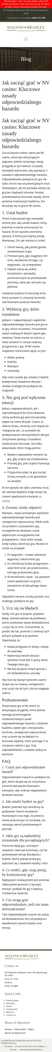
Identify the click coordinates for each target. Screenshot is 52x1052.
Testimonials (11, 1009)
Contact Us (11, 1015)
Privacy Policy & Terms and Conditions (30, 1046)
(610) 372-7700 (11, 979)
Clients (9, 1006)
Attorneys (10, 1003)
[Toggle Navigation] (26, 39)
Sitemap (13, 1049)
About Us (10, 1012)
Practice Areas (12, 1000)
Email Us (8, 982)
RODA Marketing (35, 1049)
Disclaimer (8, 1046)
